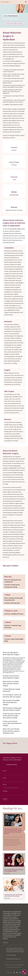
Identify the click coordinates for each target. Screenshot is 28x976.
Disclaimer (9, 967)
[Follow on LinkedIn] (20, 972)
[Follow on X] (11, 972)
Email (4, 778)
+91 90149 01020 (11, 955)
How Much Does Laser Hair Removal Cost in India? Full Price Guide (13, 895)
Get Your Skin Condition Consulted (14, 23)
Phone (5, 784)
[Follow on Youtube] (17, 972)
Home (6, 16)
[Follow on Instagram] (14, 972)
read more (7, 873)
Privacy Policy (17, 967)
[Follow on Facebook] (8, 972)
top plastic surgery (16, 229)
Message (5, 791)
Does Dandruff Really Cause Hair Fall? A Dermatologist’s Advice (13, 870)
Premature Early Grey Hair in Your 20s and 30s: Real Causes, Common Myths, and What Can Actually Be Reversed (13, 831)
